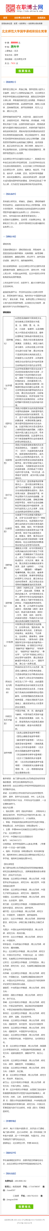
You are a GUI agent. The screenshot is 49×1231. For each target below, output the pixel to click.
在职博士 (22, 23)
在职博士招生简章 (22, 18)
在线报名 (42, 18)
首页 (5, 18)
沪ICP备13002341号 (24, 1223)
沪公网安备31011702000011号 (33, 1220)
